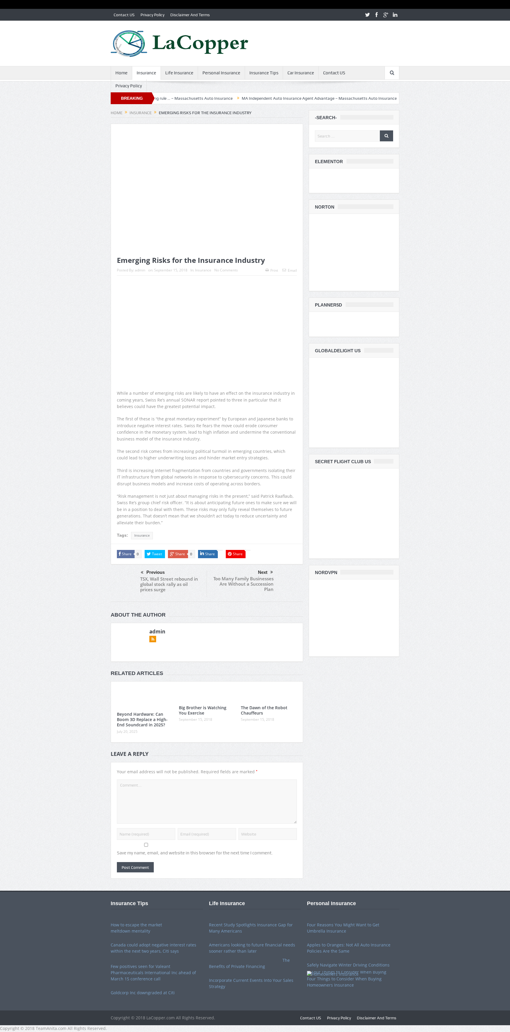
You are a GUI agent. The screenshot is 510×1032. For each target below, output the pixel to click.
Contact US (124, 14)
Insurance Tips (263, 73)
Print (274, 270)
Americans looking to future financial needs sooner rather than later (252, 948)
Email (292, 270)
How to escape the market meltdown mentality (136, 928)
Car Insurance (300, 73)
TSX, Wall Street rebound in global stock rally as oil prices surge (169, 584)
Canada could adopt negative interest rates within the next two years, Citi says (153, 948)
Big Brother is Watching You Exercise (202, 710)
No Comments (226, 270)
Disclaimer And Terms (190, 14)
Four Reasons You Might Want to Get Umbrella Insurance (343, 928)
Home (121, 73)
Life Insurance (179, 73)
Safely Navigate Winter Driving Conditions (348, 965)
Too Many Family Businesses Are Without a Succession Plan (243, 584)
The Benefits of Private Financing (249, 963)
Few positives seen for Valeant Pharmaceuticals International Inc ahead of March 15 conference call (153, 973)
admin (140, 270)
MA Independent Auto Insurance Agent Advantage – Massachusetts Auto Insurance (288, 98)
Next (262, 572)
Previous (155, 572)
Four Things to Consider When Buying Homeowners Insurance (344, 982)
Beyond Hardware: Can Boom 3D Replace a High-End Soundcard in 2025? (142, 719)
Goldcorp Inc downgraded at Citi (143, 992)
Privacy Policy (152, 14)
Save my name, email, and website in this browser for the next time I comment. (195, 853)
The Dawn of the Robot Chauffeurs (264, 710)
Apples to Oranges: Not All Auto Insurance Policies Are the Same (348, 948)
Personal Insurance (221, 73)
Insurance (146, 73)
